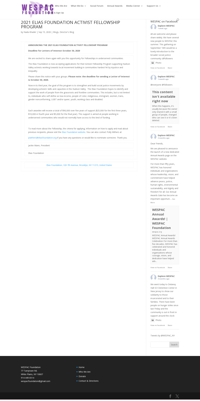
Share (170, 68)
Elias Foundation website (73, 132)
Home (48, 6)
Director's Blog (67, 32)
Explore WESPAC (166, 25)
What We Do (77, 6)
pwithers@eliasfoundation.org (42, 137)
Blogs (56, 32)
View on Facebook (158, 68)
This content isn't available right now (163, 96)
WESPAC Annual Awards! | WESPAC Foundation (161, 218)
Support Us (152, 6)
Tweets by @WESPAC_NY (163, 335)
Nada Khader (30, 32)
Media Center (133, 6)
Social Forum (96, 6)
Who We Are (61, 6)
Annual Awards (114, 6)
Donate (82, 376)
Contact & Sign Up (54, 13)
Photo (158, 62)
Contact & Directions (89, 380)
